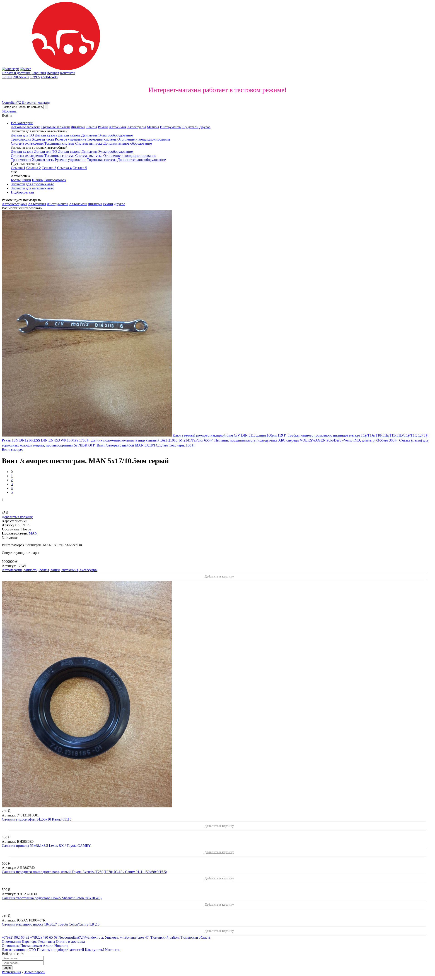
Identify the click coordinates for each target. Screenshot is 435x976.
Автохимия (117, 127)
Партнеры (29, 941)
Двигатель (89, 135)
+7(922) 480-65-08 (44, 77)
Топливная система (59, 143)
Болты (16, 180)
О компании (11, 941)
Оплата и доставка (16, 73)
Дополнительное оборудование (127, 143)
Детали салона (69, 135)
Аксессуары (136, 127)
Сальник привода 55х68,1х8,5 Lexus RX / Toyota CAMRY (46, 845)
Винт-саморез (55, 180)
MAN (33, 533)
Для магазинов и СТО (19, 950)
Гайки (26, 180)
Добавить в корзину (17, 517)
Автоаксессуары (14, 204)
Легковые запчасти (25, 127)
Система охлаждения (27, 143)
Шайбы (38, 180)
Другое (204, 127)
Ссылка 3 (49, 168)
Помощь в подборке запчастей (60, 950)
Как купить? (94, 950)
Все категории (22, 123)
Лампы (91, 127)
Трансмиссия (21, 139)
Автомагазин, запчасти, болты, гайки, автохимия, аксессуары (49, 570)
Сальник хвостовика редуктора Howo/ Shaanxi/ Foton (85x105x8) (52, 898)
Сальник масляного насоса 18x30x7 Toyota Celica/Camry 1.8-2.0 (50, 924)
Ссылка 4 (64, 168)
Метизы (153, 127)
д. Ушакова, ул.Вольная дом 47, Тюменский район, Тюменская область (155, 937)
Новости (61, 945)
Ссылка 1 (18, 168)
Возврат (53, 73)
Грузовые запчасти (55, 127)
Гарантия (38, 73)
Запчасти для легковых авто (32, 188)
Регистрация (11, 972)
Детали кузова (46, 135)
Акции (48, 945)
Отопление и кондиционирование (143, 139)
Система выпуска (88, 143)
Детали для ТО (22, 135)
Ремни (103, 127)
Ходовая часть (43, 139)
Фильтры (78, 127)
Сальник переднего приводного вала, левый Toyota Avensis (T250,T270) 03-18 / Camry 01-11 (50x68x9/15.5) (84, 872)
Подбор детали (22, 192)
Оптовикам (10, 945)
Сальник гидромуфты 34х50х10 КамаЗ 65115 (36, 819)
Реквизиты (46, 941)
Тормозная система (101, 139)
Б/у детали (190, 127)
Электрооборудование (115, 135)
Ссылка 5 (79, 168)
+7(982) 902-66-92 (15, 77)
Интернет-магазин (26, 102)
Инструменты (170, 127)
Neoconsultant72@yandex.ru (79, 937)
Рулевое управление (70, 139)
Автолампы (78, 204)
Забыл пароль (34, 972)
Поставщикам (31, 945)
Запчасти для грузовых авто (32, 184)
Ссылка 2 (33, 168)
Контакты (67, 73)
